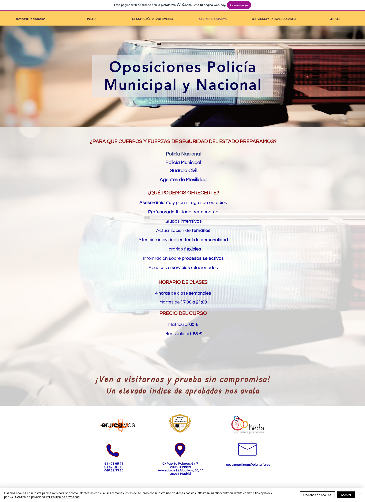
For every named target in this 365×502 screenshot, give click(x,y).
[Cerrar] (359, 495)
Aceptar (346, 495)
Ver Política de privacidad (63, 497)
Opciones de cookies (317, 495)
